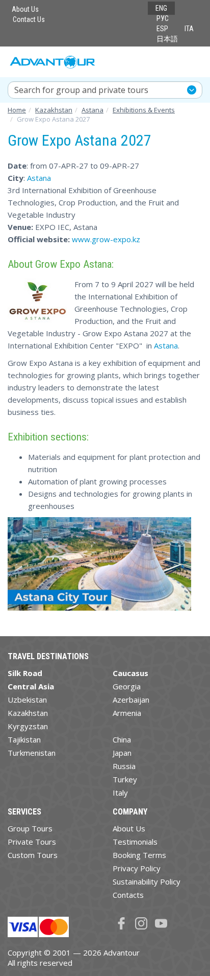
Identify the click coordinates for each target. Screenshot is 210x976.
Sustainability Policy (146, 881)
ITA (189, 29)
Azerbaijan (131, 699)
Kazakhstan (28, 713)
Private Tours (32, 841)
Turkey (125, 779)
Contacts (128, 895)
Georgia (127, 686)
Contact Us (29, 19)
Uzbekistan (27, 699)
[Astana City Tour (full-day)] (99, 568)
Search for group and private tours (81, 90)
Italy (120, 792)
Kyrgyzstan (28, 726)
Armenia (127, 713)
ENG (161, 8)
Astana (39, 178)
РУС (162, 18)
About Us (25, 9)
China (122, 739)
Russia (124, 766)
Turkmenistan (32, 753)
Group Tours (30, 828)
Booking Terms (139, 855)
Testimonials (135, 841)
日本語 (167, 39)
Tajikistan (24, 739)
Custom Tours (33, 855)
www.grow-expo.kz (106, 239)
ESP (162, 29)
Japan (122, 753)
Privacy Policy (137, 868)
